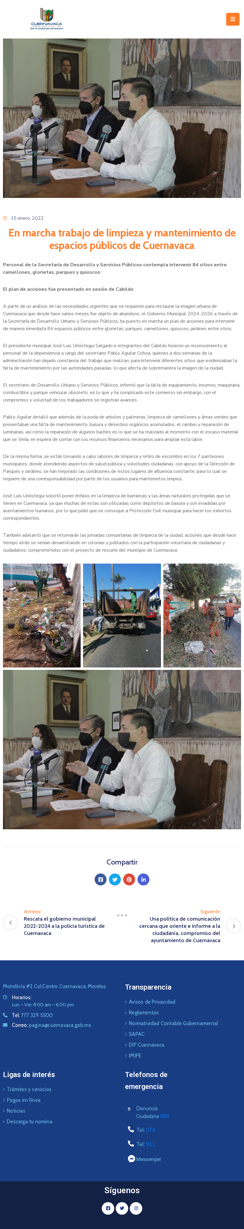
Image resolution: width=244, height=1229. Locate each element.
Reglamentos (144, 1013)
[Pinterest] (129, 879)
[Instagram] (136, 1208)
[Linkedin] (143, 879)
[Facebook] (101, 879)
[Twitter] (115, 879)
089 (164, 1116)
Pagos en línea (23, 1100)
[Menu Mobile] (233, 19)
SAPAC (137, 1034)
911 (150, 1144)
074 (150, 1130)
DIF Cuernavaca (146, 1045)
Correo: (51, 1025)
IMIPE (135, 1056)
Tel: (32, 1015)
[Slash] (122, 915)
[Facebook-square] (108, 1208)
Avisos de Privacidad (152, 1002)
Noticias (16, 1111)
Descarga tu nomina (29, 1122)
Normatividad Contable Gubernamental (173, 1023)
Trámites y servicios (29, 1089)
